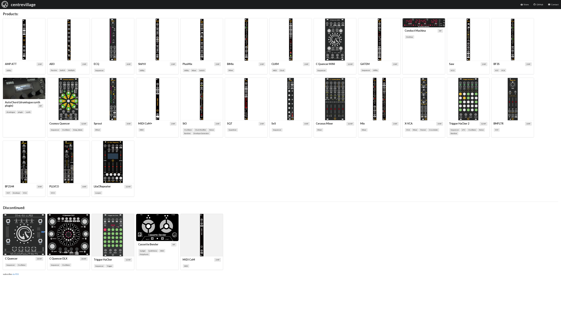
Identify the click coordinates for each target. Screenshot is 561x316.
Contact (555, 4)
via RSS (15, 274)
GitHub (539, 4)
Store (526, 4)
